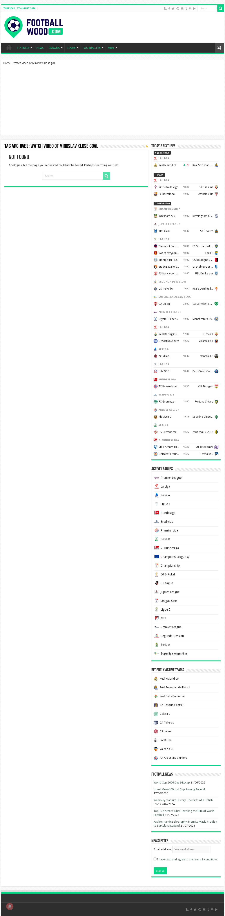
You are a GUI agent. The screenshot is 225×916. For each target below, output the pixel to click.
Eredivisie (167, 521)
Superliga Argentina (174, 653)
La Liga (165, 486)
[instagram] (190, 8)
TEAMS (71, 47)
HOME (9, 47)
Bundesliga (168, 513)
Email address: (163, 849)
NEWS (40, 47)
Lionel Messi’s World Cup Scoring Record (179, 789)
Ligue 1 (166, 504)
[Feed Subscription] (147, 146)
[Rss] (165, 8)
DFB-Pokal (168, 574)
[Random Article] (219, 48)
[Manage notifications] (9, 906)
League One (169, 600)
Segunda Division (172, 636)
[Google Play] (194, 8)
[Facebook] (169, 8)
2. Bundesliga (170, 548)
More (111, 47)
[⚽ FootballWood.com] (33, 26)
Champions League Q (175, 557)
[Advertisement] (112, 102)
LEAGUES (54, 47)
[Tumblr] (186, 8)
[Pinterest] (178, 8)
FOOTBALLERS (92, 47)
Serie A (165, 495)
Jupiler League (170, 592)
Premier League (171, 477)
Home (7, 63)
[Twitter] (173, 8)
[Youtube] (182, 8)
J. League (167, 583)
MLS (164, 618)
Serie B (165, 539)
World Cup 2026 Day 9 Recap (172, 782)
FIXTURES (23, 47)
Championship (170, 565)
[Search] (220, 8)
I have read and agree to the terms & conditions (187, 859)
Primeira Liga (169, 530)
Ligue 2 (166, 609)
